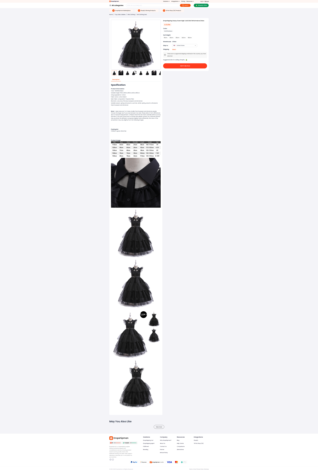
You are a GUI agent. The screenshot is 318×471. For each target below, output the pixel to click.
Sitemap (206, 469)
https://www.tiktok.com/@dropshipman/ (110, 460)
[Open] (195, 45)
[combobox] (182, 45)
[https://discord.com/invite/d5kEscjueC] (113, 460)
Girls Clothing (131, 14)
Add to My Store (185, 66)
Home (111, 14)
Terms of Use (192, 469)
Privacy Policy (200, 469)
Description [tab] (115, 79)
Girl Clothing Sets (142, 14)
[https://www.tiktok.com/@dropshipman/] (110, 460)
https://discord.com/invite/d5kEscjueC (113, 460)
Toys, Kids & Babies (120, 14)
